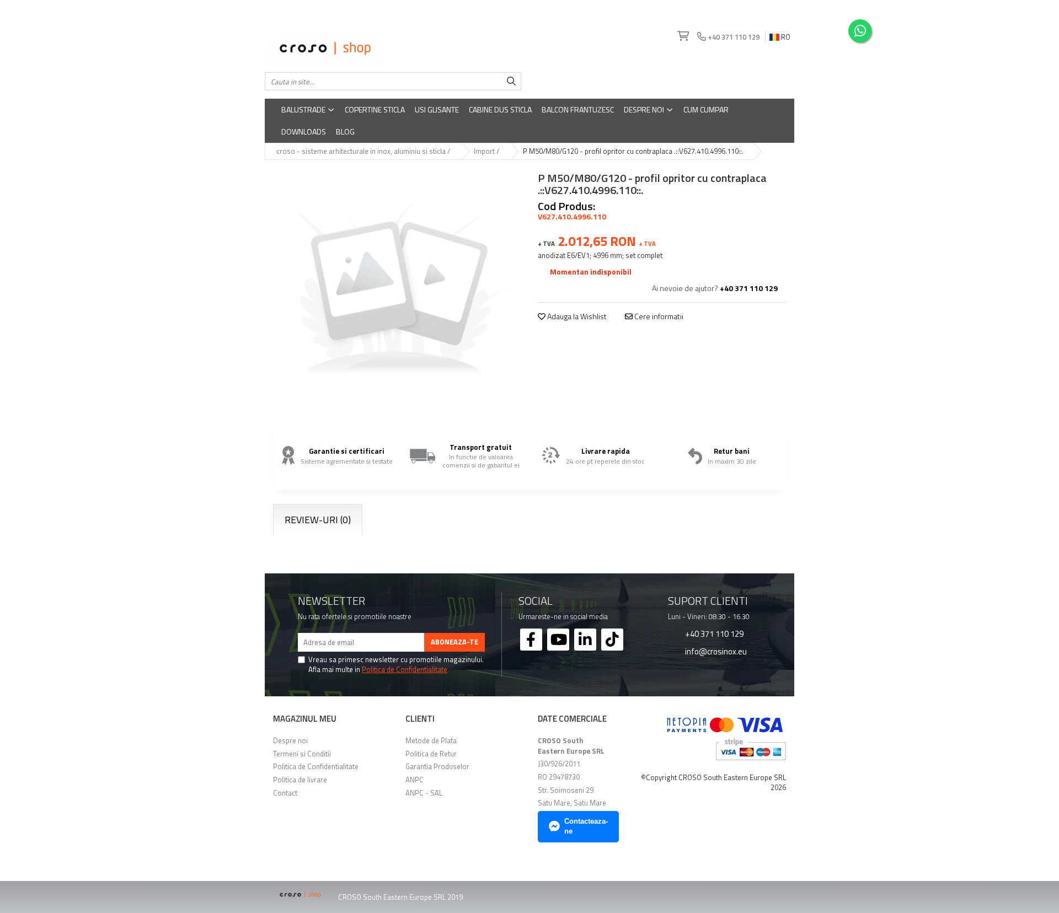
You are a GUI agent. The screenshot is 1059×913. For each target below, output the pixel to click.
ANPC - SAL (423, 792)
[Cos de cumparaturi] (681, 36)
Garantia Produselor (437, 766)
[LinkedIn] (585, 640)
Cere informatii (658, 316)
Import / (487, 151)
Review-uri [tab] (318, 519)
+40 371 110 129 (713, 633)
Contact (285, 792)
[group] (397, 292)
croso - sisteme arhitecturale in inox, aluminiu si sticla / (364, 151)
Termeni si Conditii (302, 753)
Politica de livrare (300, 779)
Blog (345, 131)
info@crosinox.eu (715, 651)
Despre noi (645, 109)
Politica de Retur (431, 753)
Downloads (303, 131)
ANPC (414, 779)
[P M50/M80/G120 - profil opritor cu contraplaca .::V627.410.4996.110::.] (397, 292)
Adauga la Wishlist (576, 316)
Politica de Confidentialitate (404, 669)
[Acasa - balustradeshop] (393, 48)
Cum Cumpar (706, 109)
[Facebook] (531, 640)
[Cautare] (511, 81)
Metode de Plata (431, 740)
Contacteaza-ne (586, 826)
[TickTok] (612, 640)
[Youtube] (558, 640)
